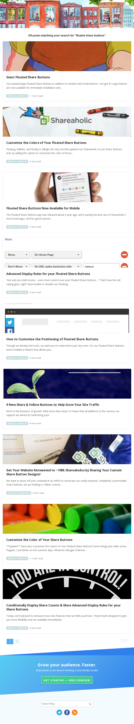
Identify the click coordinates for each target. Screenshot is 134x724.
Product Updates (17, 96)
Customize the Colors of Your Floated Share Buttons (46, 143)
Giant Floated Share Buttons (28, 77)
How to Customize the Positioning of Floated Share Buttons (52, 339)
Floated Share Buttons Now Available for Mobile (43, 208)
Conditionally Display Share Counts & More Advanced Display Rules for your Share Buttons (63, 607)
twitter (59, 712)
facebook (67, 712)
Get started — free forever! (67, 680)
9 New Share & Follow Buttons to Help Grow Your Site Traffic (52, 404)
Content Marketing (19, 493)
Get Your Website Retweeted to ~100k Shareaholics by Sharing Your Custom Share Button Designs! (64, 472)
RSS (74, 712)
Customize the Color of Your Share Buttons (39, 540)
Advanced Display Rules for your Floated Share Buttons (48, 274)
